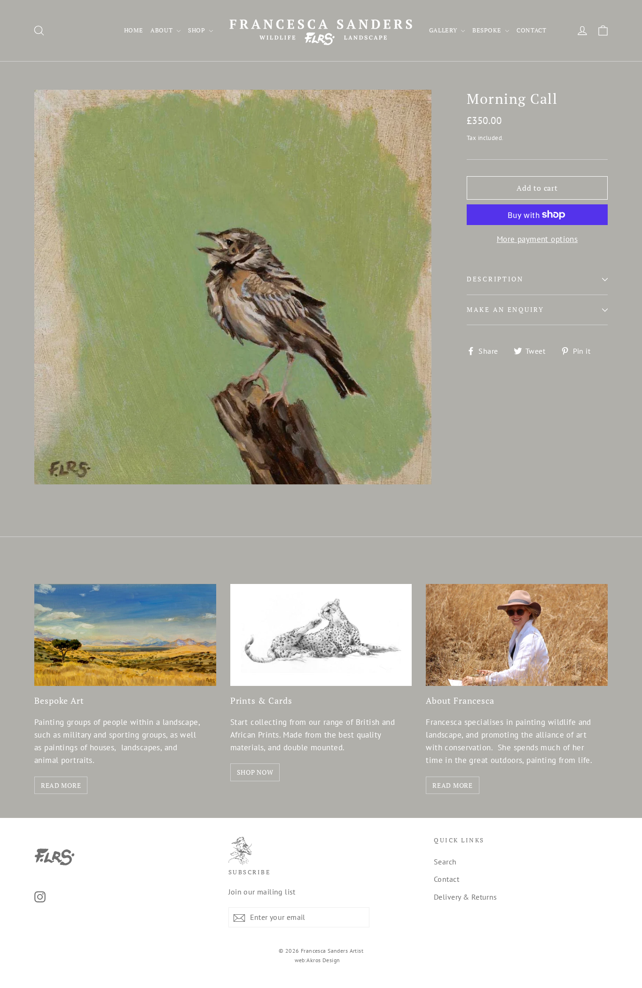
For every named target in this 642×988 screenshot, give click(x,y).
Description (495, 279)
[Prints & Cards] (321, 635)
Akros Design (323, 960)
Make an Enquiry (505, 309)
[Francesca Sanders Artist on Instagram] (40, 896)
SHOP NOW (255, 772)
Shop (197, 30)
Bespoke (487, 30)
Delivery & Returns (465, 897)
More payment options (537, 239)
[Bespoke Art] (125, 635)
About (162, 30)
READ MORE (61, 785)
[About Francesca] (517, 635)
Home (133, 30)
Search (445, 861)
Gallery (444, 30)
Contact (532, 30)
